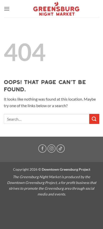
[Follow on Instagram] (52, 148)
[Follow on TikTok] (60, 148)
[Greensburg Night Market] (56, 9)
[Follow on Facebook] (42, 148)
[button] (7, 9)
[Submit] (94, 119)
